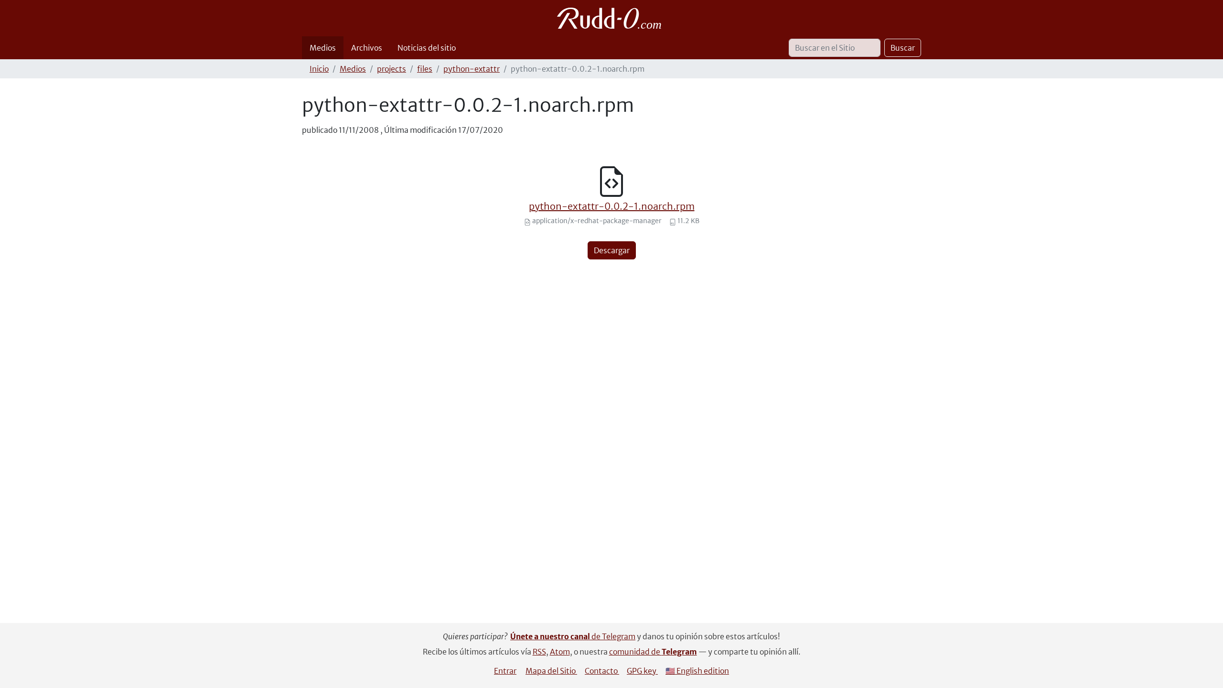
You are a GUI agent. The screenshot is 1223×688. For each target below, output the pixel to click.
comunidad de (653, 651)
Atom (560, 651)
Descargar (612, 250)
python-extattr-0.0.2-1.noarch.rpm (612, 206)
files (424, 69)
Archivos (366, 48)
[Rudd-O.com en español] (611, 18)
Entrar (505, 671)
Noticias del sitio (426, 48)
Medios (323, 48)
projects (391, 69)
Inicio (319, 69)
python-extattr (471, 69)
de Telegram (572, 636)
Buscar (902, 48)
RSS (539, 651)
